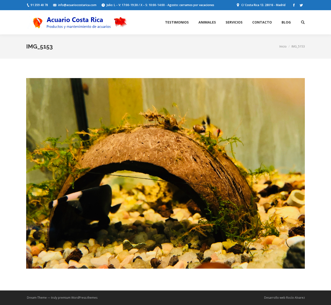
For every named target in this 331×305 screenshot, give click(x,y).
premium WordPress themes (77, 298)
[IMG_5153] (165, 173)
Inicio (283, 46)
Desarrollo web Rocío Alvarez (284, 298)
